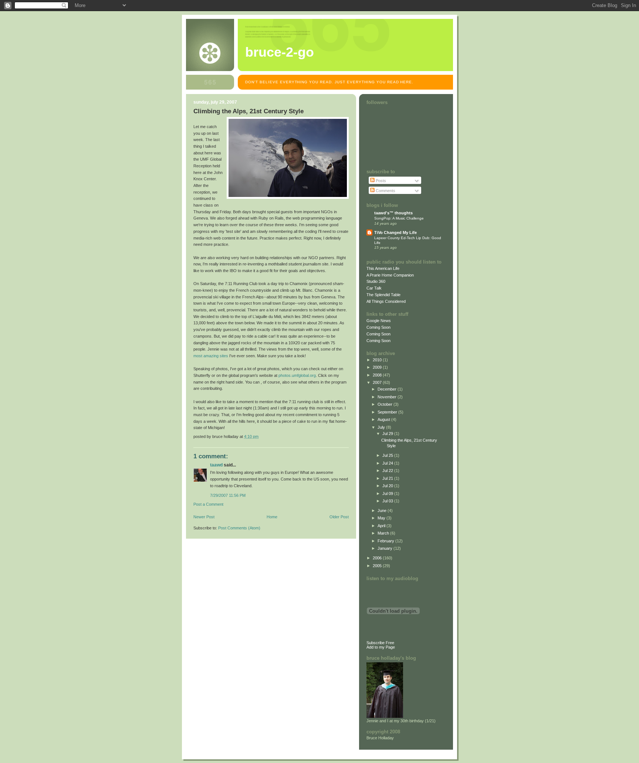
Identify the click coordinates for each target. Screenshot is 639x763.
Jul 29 (388, 433)
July (382, 427)
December (388, 389)
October (385, 404)
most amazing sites (210, 356)
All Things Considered (386, 301)
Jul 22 (388, 470)
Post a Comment (208, 504)
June (383, 510)
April (382, 525)
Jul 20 (388, 485)
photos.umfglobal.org (297, 375)
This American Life (382, 268)
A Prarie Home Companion (390, 275)
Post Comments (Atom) (239, 528)
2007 (378, 382)
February (386, 541)
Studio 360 (375, 281)
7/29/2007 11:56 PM (228, 495)
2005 (378, 565)
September (388, 412)
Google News (378, 320)
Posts (380, 180)
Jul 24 (388, 463)
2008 (378, 375)
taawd (216, 465)
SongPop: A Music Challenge (399, 218)
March (384, 533)
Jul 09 (388, 493)
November (388, 397)
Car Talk (374, 288)
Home (272, 517)
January (385, 548)
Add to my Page (380, 647)
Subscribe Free (380, 642)
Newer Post (203, 517)
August (384, 419)
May (382, 518)
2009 (378, 367)
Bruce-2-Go (279, 52)
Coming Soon (378, 327)
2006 (378, 558)
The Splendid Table (383, 294)
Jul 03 (388, 501)
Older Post (339, 517)
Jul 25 (388, 455)
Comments (385, 190)
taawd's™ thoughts (393, 213)
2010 (378, 360)
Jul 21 (388, 478)
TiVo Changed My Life (395, 232)
